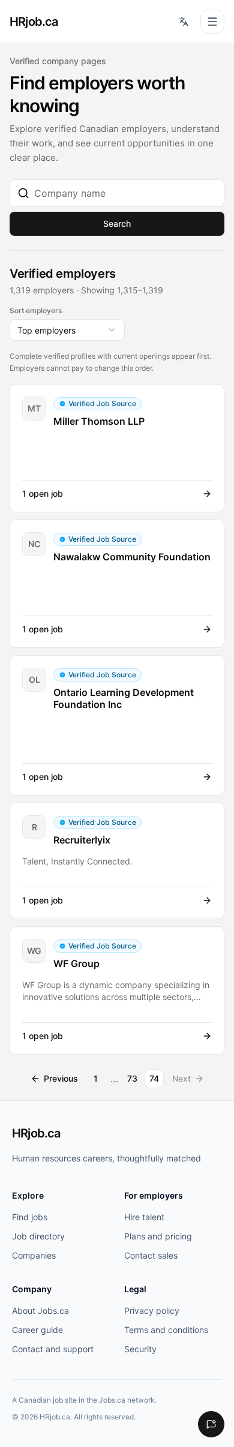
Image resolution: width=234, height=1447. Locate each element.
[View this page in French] (184, 22)
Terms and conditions (166, 1330)
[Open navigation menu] (212, 22)
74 (154, 1078)
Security (140, 1349)
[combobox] (125, 193)
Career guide (37, 1330)
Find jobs (29, 1217)
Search (117, 223)
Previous (61, 1078)
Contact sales (151, 1255)
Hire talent (144, 1217)
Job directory (38, 1236)
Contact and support (53, 1349)
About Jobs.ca (40, 1310)
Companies (34, 1255)
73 (132, 1078)
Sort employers (36, 310)
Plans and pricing (158, 1236)
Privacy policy (151, 1310)
